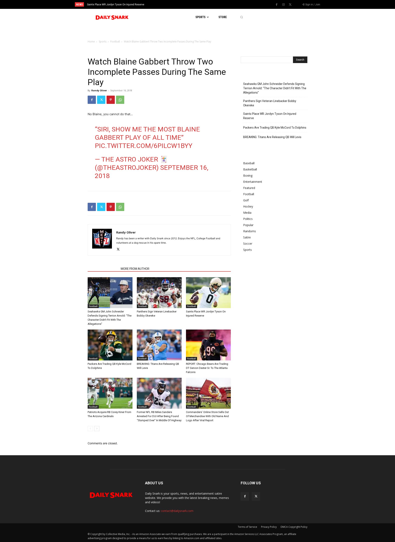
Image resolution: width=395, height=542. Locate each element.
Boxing (247, 175)
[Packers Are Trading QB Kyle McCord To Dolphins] (110, 345)
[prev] (204, 4)
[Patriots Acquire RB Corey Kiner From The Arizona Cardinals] (110, 393)
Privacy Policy (269, 527)
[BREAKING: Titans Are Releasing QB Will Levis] (159, 345)
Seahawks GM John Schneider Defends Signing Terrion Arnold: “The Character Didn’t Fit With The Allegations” (274, 88)
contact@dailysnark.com (177, 511)
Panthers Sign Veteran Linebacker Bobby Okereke (269, 103)
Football (115, 41)
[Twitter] (290, 5)
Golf (246, 200)
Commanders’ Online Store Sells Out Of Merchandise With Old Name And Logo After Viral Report (207, 416)
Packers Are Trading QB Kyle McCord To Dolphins (274, 127)
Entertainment (252, 182)
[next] (211, 4)
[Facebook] (277, 5)
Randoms (249, 231)
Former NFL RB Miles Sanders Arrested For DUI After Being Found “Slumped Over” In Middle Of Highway (159, 416)
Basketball (250, 169)
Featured (249, 188)
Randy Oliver (99, 90)
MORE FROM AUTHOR (135, 268)
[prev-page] (90, 428)
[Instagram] (283, 5)
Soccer (247, 243)
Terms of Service (247, 527)
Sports (102, 41)
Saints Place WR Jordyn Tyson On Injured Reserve (115, 4)
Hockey (248, 206)
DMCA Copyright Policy (294, 527)
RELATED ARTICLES (103, 268)
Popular (248, 225)
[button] (241, 17)
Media (247, 213)
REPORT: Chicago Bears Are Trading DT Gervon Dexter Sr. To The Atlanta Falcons (207, 368)
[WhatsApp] (120, 100)
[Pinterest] (111, 100)
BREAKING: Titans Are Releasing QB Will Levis (272, 137)
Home (91, 41)
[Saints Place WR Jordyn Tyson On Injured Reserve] (208, 292)
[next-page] (96, 428)
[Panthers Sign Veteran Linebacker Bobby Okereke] (159, 292)
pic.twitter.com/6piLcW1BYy (143, 146)
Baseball (248, 163)
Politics (248, 219)
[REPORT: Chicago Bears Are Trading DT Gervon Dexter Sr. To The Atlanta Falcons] (208, 345)
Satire (247, 237)
